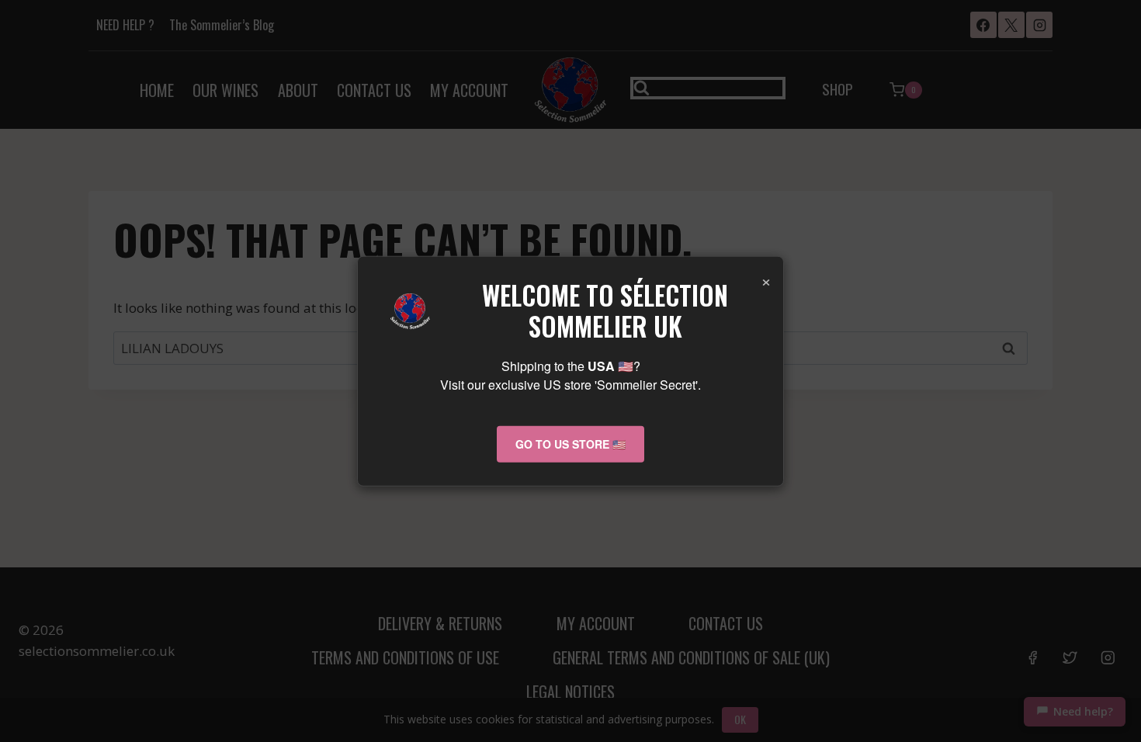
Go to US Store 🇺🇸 (570, 444)
